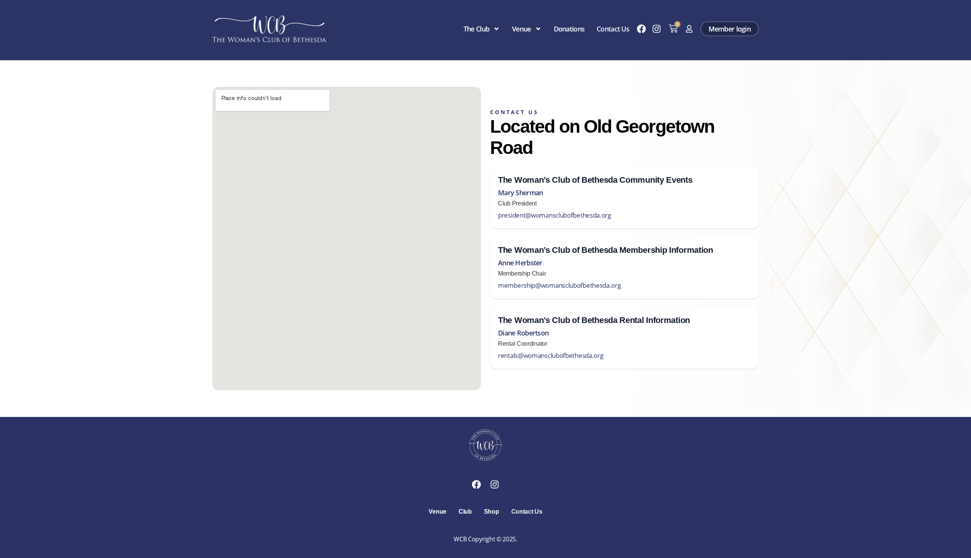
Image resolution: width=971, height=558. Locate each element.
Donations (569, 28)
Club (465, 511)
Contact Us (613, 28)
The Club (476, 28)
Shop (491, 511)
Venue (521, 28)
